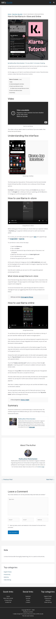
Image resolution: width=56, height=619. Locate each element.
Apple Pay (21, 238)
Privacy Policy (8, 600)
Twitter (28, 600)
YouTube (28, 598)
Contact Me (8, 602)
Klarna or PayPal (25, 399)
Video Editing (7, 579)
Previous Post (7, 479)
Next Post (50, 479)
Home (8, 596)
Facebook (28, 596)
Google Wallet (13, 238)
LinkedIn (28, 602)
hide (20, 79)
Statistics (6, 577)
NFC (35, 236)
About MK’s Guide (8, 598)
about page (32, 427)
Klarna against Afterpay (27, 297)
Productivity (7, 574)
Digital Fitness (8, 572)
